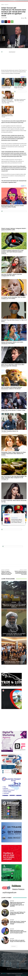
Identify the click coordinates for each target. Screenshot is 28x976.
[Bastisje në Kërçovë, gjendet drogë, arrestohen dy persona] (5, 940)
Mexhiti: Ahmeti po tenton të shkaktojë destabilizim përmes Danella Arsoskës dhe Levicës (21, 573)
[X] (5, 21)
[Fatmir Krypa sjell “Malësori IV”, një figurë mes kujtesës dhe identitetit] (14, 623)
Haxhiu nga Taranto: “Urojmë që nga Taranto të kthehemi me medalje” (14, 662)
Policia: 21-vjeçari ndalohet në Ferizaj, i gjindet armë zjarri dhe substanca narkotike (6, 573)
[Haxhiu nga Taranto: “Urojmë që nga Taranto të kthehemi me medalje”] (14, 651)
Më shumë (13, 946)
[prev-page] (2, 667)
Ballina (2, 4)
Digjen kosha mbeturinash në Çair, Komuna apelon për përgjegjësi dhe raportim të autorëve (14, 606)
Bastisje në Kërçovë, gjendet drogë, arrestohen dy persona (17, 941)
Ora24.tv (4, 973)
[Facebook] (2, 21)
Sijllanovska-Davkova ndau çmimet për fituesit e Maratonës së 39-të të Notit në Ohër (18, 932)
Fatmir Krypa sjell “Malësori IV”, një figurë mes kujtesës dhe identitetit (14, 634)
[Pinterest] (9, 21)
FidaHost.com (24, 975)
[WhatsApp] (12, 21)
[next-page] (4, 667)
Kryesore (6, 4)
